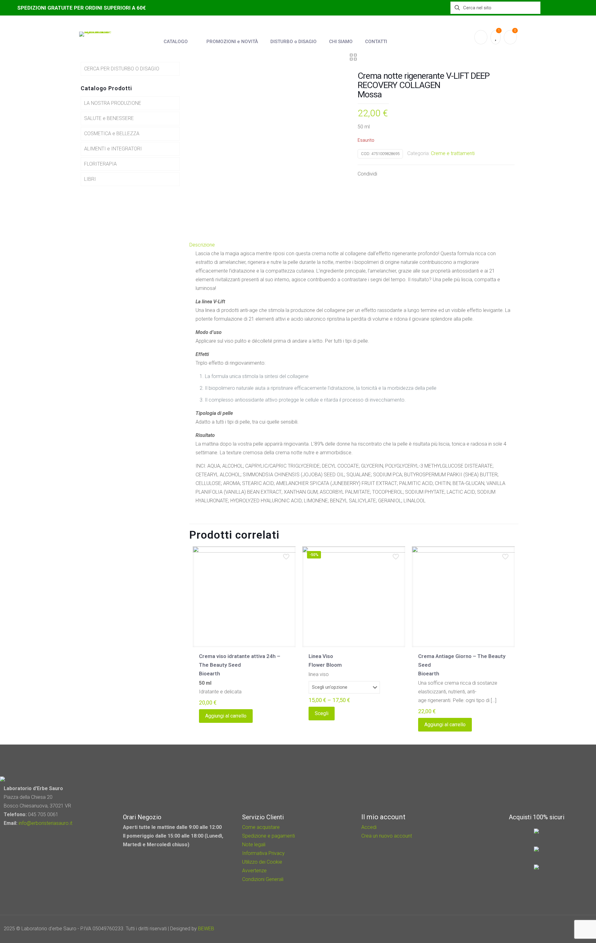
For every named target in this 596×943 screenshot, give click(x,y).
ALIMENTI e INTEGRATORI (113, 149)
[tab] (353, 245)
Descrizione (202, 245)
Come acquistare (261, 827)
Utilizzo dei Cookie (262, 862)
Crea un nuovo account (386, 836)
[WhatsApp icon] (547, 929)
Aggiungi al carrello (225, 716)
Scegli (321, 713)
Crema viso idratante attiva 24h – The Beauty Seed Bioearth (239, 665)
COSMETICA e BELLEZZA (111, 133)
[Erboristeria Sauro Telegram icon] (571, 929)
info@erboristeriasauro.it (45, 823)
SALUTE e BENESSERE (109, 118)
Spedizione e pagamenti (268, 836)
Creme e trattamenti (453, 153)
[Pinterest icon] (564, 929)
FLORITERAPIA (100, 164)
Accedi (369, 827)
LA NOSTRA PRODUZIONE (112, 103)
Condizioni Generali (262, 879)
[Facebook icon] (556, 929)
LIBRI (90, 179)
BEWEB (206, 929)
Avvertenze (254, 871)
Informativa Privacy (263, 853)
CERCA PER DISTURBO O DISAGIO (121, 69)
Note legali (253, 844)
